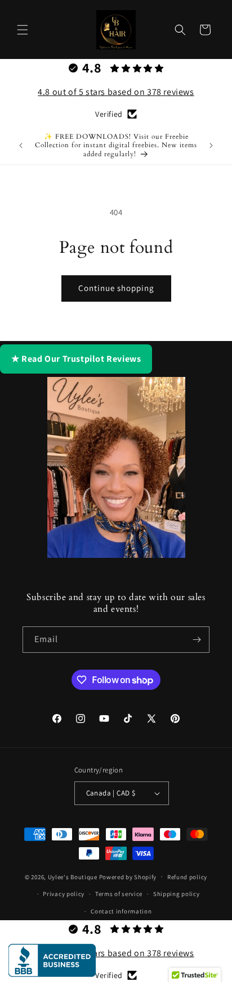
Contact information (121, 911)
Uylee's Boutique (72, 876)
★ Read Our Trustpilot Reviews (76, 359)
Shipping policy (176, 894)
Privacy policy (63, 894)
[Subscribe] (196, 639)
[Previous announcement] (20, 145)
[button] (22, 29)
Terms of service (118, 894)
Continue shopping (116, 288)
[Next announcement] (211, 145)
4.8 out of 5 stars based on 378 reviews (116, 92)
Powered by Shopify (128, 876)
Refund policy (187, 877)
